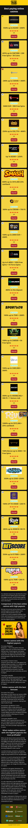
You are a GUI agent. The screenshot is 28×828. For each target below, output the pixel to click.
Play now (14, 36)
